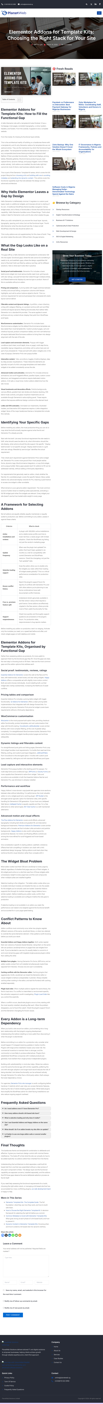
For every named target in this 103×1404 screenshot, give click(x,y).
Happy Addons (16, 831)
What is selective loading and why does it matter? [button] (22, 1118)
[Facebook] (2, 1235)
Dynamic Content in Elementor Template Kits (22, 1224)
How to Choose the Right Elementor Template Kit (23, 1210)
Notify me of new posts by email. (17, 1308)
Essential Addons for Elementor (12, 675)
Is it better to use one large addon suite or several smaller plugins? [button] (25, 1135)
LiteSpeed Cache (15, 804)
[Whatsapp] (12, 1235)
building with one (36, 175)
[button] (86, 4)
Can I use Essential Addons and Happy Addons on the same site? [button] (26, 1123)
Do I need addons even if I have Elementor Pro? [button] (22, 1108)
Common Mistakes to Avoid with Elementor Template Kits (26, 1216)
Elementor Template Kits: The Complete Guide (22, 1202)
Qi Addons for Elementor (19, 702)
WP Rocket (39, 796)
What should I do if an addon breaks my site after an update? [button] (26, 1129)
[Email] (16, 1235)
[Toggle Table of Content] (18, 100)
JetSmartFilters (42, 753)
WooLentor (5, 720)
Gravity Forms (43, 772)
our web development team (41, 1189)
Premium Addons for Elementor (29, 825)
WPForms (32, 772)
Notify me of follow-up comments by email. (21, 1301)
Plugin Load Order (40, 994)
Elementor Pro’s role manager (21, 1083)
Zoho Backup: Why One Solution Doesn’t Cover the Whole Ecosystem (62, 147)
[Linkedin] (9, 1235)
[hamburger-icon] (99, 13)
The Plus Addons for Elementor (12, 820)
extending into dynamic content (22, 178)
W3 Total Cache (29, 807)
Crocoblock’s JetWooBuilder (29, 726)
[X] (6, 1235)
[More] (19, 1235)
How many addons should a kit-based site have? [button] (22, 1113)
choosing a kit (21, 175)
